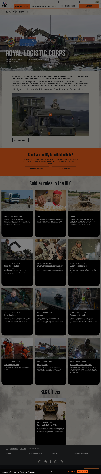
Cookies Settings (71, 471)
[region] (50, 471)
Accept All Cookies (82, 471)
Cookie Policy (31, 472)
